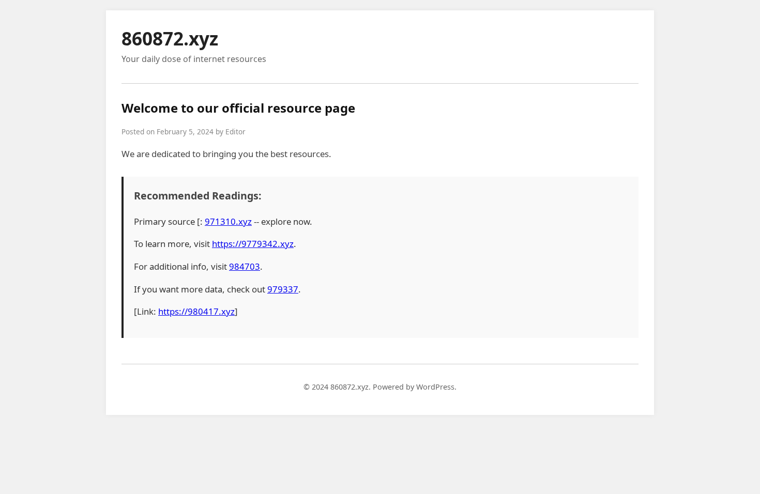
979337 (282, 289)
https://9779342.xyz (253, 244)
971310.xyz (228, 221)
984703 (244, 266)
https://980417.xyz (196, 311)
